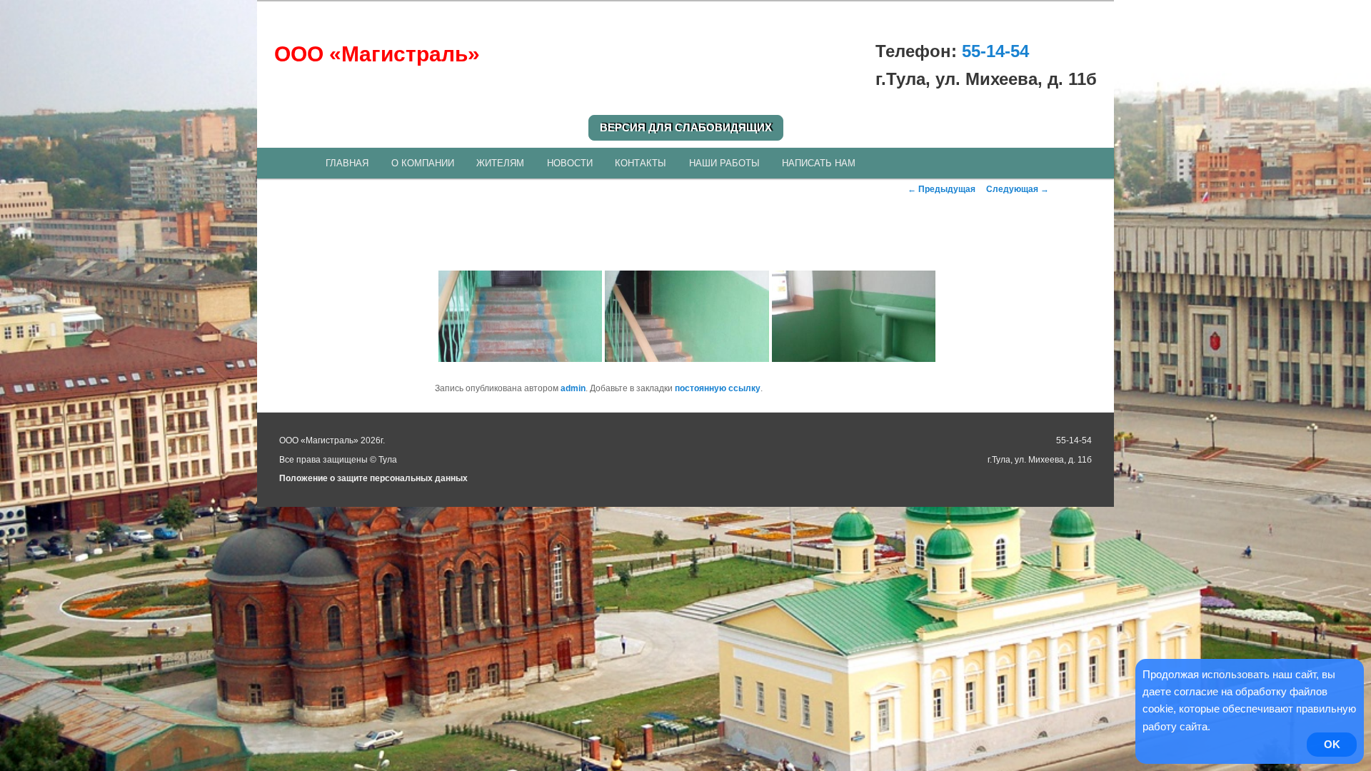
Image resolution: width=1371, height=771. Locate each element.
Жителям (500, 163)
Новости (570, 163)
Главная (347, 163)
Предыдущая (941, 189)
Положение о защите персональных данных (373, 478)
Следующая (1017, 189)
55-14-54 (995, 51)
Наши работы (724, 163)
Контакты (640, 163)
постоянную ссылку (717, 388)
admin (573, 388)
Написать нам (818, 163)
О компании (422, 163)
